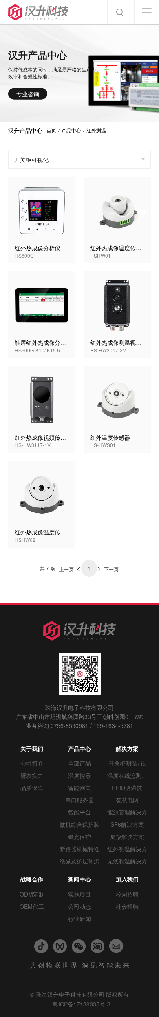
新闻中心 (79, 879)
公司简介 (31, 763)
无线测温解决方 (127, 861)
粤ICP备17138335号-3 (81, 1004)
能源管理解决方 (127, 812)
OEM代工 (32, 906)
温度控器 (79, 775)
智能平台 (79, 812)
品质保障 (31, 787)
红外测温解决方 (127, 849)
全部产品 (79, 763)
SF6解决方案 (127, 824)
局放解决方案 (127, 836)
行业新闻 (79, 919)
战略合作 (31, 879)
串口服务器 (79, 800)
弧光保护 (79, 836)
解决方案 (127, 748)
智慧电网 (127, 800)
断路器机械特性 (79, 849)
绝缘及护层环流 (79, 861)
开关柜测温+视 (127, 763)
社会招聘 (127, 906)
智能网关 (79, 787)
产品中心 (71, 130)
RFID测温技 (127, 787)
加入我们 (127, 879)
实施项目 (79, 894)
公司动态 (79, 906)
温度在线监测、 (127, 775)
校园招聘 (127, 894)
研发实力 (31, 775)
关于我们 (31, 748)
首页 (51, 130)
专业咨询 (27, 93)
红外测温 (96, 130)
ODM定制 (32, 894)
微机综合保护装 (79, 824)
